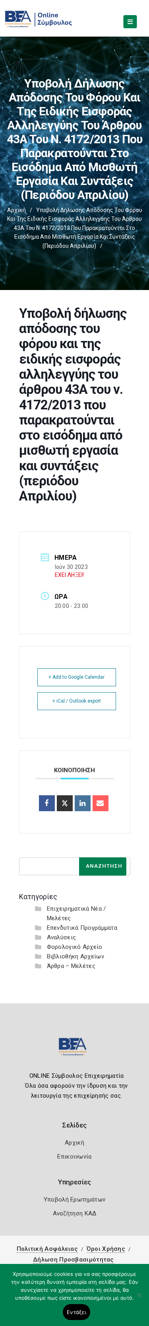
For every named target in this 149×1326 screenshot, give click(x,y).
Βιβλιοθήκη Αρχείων (75, 956)
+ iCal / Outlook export (76, 701)
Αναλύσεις (61, 937)
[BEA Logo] (75, 1050)
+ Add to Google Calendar (76, 677)
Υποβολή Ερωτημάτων (74, 1199)
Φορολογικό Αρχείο (75, 946)
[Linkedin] (83, 803)
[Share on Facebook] (47, 803)
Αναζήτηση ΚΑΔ (75, 1213)
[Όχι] (139, 1299)
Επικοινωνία (74, 1156)
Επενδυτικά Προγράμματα (82, 927)
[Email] (100, 803)
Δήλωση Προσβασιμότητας (73, 1259)
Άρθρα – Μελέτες (71, 966)
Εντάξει (76, 1312)
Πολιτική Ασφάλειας (47, 1248)
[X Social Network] (65, 803)
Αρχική (16, 210)
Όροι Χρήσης (106, 1248)
